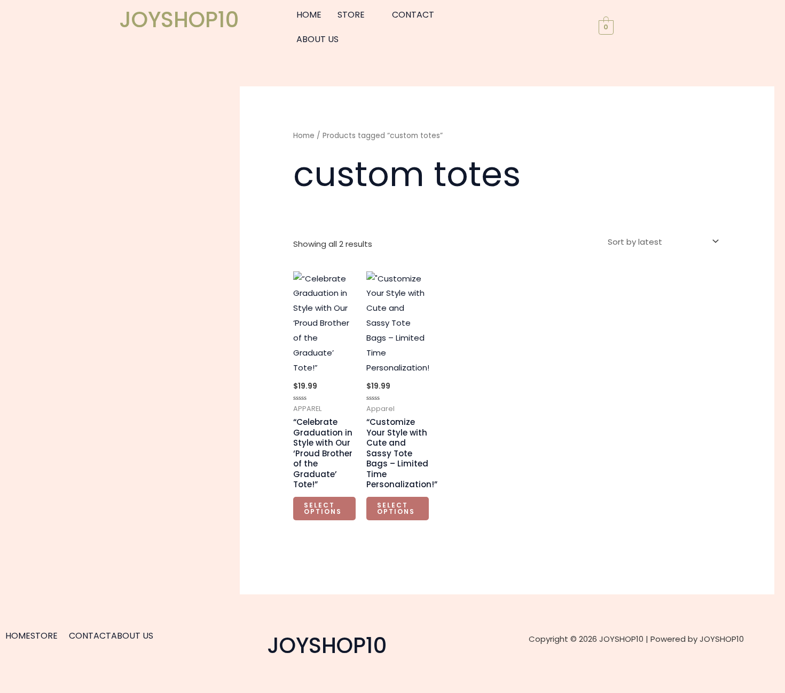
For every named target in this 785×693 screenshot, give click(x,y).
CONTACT (413, 15)
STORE (351, 15)
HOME (308, 15)
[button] (356, 15)
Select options (323, 508)
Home (304, 136)
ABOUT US (317, 39)
